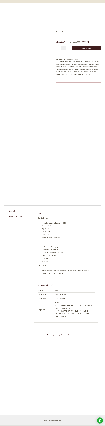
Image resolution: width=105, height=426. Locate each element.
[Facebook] (88, 87)
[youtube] (57, 424)
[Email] (99, 87)
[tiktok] (54, 424)
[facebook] (50, 424)
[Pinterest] (95, 87)
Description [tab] (12, 211)
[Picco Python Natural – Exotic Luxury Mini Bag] (27, 340)
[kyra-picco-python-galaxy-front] (77, 340)
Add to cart (86, 48)
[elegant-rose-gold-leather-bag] (27, 376)
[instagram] (47, 424)
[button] (100, 420)
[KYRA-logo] (52, 8)
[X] (92, 87)
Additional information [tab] (16, 216)
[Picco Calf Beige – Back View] (26, 110)
